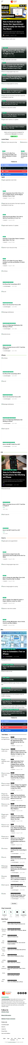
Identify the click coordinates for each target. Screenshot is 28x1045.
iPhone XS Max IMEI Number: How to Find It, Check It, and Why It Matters (14, 115)
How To (4, 19)
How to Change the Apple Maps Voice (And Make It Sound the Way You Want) (14, 78)
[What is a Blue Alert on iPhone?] (3, 961)
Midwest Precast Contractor (8, 1018)
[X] (14, 168)
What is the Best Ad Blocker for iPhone (16, 956)
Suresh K (7, 35)
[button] (2, 1)
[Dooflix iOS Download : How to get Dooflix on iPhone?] (5, 896)
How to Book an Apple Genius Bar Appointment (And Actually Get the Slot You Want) (14, 555)
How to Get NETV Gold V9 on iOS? (11, 444)
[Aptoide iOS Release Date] (3, 936)
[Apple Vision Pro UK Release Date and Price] (3, 949)
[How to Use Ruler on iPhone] (3, 974)
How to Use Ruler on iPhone (13, 975)
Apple (4, 62)
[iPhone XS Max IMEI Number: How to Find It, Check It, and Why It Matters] (14, 614)
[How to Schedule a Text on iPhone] (14, 640)
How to (3, 538)
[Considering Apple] (14, 1)
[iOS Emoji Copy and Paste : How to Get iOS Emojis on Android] (3, 942)
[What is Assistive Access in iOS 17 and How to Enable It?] (14, 339)
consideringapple (7, 286)
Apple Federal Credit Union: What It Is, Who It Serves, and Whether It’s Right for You (14, 52)
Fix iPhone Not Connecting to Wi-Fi (12, 284)
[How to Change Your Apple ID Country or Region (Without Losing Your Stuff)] (14, 592)
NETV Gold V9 (5, 528)
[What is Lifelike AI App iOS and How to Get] (3, 923)
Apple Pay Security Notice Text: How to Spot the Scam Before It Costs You (14, 103)
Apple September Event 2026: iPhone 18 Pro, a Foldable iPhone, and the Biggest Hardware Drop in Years (13, 66)
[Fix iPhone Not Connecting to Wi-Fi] (14, 276)
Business (5, 47)
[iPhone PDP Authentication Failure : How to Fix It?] (3, 968)
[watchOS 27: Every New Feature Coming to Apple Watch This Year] (14, 231)
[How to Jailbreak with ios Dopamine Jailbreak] (3, 929)
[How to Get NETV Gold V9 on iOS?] (14, 435)
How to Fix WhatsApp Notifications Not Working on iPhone (14, 474)
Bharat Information (6, 1015)
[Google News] (14, 174)
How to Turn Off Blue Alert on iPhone (15, 981)
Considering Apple (6, 999)
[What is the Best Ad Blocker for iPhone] (3, 955)
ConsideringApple (12, 1042)
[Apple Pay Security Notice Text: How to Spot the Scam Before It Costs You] (14, 209)
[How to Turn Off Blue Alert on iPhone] (3, 981)
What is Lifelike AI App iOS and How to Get (16, 923)
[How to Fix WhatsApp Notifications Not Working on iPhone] (14, 317)
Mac (2, 629)
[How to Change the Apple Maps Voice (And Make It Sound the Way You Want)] (14, 570)
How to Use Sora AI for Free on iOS (12, 304)
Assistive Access (6, 502)
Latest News (5, 139)
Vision (15, 948)
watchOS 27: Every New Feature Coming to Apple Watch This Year (13, 127)
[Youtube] (14, 171)
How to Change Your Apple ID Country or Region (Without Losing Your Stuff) (13, 91)
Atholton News (5, 1012)
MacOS (11, 709)
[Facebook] (14, 165)
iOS (10, 323)
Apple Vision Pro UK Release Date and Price (17, 949)
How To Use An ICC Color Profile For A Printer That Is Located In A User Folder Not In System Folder (13, 713)
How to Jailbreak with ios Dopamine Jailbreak (17, 930)
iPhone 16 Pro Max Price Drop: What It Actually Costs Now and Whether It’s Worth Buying (14, 262)
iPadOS (15, 922)
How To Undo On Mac (8, 679)
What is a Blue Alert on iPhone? (14, 962)
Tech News (8, 699)
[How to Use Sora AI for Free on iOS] (14, 297)
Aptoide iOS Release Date (13, 936)
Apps (7, 302)
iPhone (11, 282)
